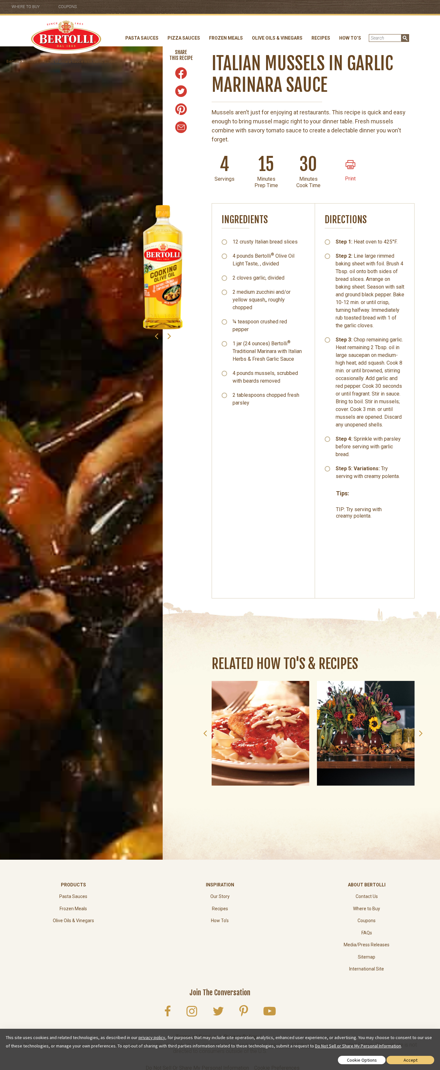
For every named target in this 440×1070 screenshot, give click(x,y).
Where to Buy (26, 7)
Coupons (67, 7)
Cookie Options (362, 1060)
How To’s (350, 38)
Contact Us (367, 896)
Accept (410, 1060)
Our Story (220, 896)
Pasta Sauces (141, 38)
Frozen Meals (226, 38)
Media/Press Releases (366, 944)
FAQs (366, 932)
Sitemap (366, 957)
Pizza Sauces (183, 38)
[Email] (181, 127)
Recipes (320, 38)
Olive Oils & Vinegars (277, 38)
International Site (366, 968)
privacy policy (152, 1037)
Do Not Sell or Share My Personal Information (358, 1046)
